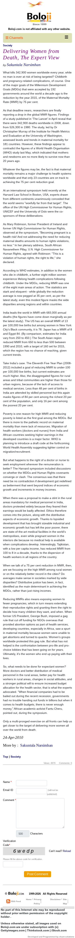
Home (29, 899)
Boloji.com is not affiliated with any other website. (39, 28)
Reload (67, 851)
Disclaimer (55, 899)
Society (7, 45)
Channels (15, 38)
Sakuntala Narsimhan (24, 65)
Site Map (65, 901)
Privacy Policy (37, 901)
